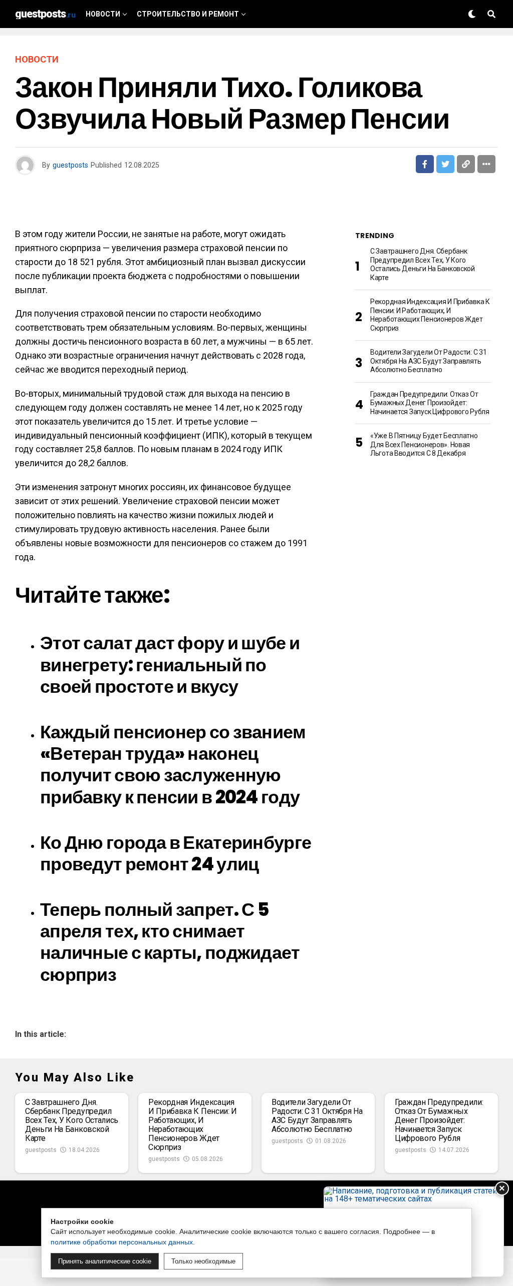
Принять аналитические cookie (104, 1261)
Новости (103, 14)
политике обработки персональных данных (122, 1242)
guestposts (70, 165)
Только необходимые (203, 1261)
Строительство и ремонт (188, 14)
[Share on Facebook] (425, 164)
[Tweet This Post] (445, 164)
